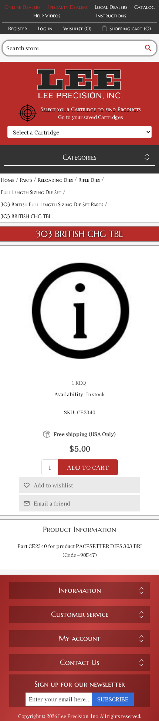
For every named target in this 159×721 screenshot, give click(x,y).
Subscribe (112, 699)
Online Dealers (22, 7)
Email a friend (52, 503)
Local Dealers (111, 7)
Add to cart (88, 467)
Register (17, 28)
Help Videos (46, 15)
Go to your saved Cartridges (90, 116)
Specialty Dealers (67, 7)
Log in (45, 28)
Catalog (144, 7)
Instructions (111, 15)
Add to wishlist (53, 485)
